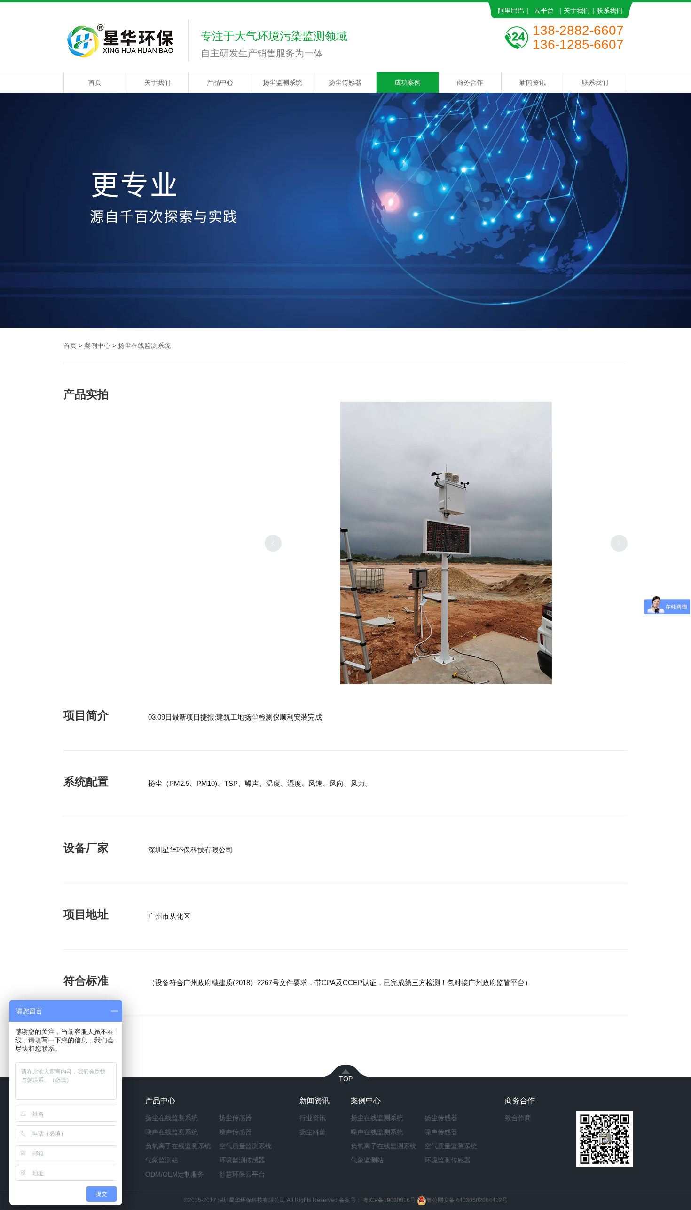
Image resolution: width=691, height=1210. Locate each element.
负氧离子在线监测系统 (178, 1146)
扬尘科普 (312, 1132)
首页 (95, 82)
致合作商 (518, 1118)
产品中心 (220, 82)
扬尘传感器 (345, 82)
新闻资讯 (532, 82)
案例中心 (97, 345)
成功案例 (407, 82)
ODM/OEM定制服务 (174, 1174)
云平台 (544, 10)
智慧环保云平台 (242, 1174)
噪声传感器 (235, 1132)
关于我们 (577, 10)
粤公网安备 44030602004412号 (467, 1200)
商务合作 (470, 82)
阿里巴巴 (511, 10)
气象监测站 (161, 1160)
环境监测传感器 (242, 1160)
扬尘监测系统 (282, 82)
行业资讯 (312, 1118)
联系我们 (610, 10)
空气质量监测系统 (245, 1146)
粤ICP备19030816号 (389, 1200)
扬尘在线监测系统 (144, 345)
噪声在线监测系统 (171, 1132)
